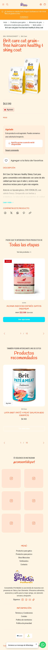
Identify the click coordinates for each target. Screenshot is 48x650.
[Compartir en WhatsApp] (17, 213)
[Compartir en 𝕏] (11, 213)
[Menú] (3, 4)
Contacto (24, 564)
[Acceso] (40, 4)
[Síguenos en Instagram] (22, 599)
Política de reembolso (24, 620)
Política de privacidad (24, 623)
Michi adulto (37, 25)
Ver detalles (24, 428)
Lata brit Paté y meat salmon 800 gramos (24, 414)
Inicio (5, 22)
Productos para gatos (18, 22)
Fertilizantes (24, 561)
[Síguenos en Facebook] (26, 599)
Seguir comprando (12, 150)
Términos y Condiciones (24, 613)
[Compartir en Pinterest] (24, 213)
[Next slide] (43, 333)
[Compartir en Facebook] (5, 213)
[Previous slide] (5, 333)
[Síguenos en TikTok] (33, 599)
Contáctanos (24, 17)
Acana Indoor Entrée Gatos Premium (24, 307)
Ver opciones (24, 319)
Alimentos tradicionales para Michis (16, 25)
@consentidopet (24, 462)
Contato (24, 616)
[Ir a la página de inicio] (24, 4)
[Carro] (44, 4)
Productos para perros (24, 554)
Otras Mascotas (24, 558)
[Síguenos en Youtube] (30, 599)
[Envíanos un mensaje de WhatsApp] (43, 645)
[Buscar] (7, 4)
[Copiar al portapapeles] (30, 213)
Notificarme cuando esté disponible (22, 143)
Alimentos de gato (35, 22)
